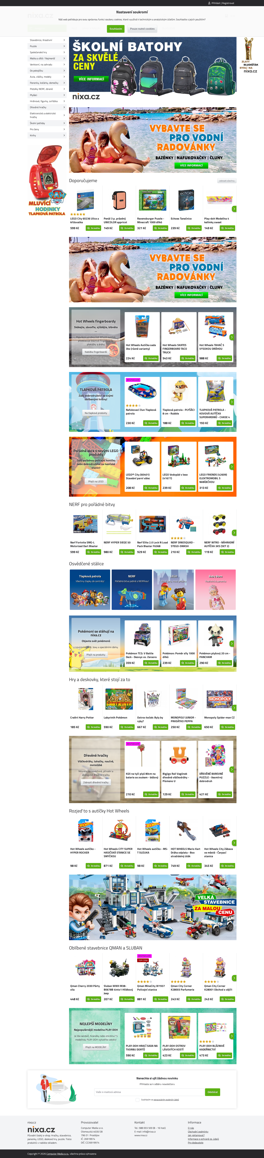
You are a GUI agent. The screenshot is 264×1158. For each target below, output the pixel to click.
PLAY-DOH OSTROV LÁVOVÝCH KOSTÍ (174, 1048)
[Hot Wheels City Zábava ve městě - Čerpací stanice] (219, 831)
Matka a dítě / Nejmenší (42, 58)
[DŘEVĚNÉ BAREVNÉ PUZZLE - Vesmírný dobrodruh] (215, 756)
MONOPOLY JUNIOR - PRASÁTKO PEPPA (183, 719)
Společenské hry (38, 52)
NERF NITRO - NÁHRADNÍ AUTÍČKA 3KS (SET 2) (219, 544)
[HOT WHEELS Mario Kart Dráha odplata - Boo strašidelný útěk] (186, 831)
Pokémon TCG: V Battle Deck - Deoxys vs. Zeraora (141, 655)
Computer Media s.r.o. (57, 1154)
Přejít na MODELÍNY (95, 1047)
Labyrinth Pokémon (115, 717)
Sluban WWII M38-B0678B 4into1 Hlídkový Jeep (118, 989)
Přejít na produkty (95, 654)
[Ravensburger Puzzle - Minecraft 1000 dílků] (152, 200)
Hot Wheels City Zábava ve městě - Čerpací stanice (218, 852)
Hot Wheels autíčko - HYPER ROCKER (82, 851)
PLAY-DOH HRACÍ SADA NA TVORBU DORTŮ (142, 1048)
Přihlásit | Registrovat (223, 3)
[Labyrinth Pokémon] (119, 699)
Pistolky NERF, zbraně (41, 89)
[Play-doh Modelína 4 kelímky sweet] (219, 200)
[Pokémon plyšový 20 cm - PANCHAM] (215, 635)
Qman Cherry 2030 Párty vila (85, 988)
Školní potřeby (37, 123)
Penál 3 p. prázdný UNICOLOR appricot (115, 220)
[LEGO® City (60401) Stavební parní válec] (142, 456)
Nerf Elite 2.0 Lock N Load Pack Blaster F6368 (152, 544)
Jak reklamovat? (196, 1135)
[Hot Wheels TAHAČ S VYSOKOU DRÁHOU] (215, 327)
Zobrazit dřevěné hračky (95, 782)
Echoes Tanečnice (181, 218)
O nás (191, 1128)
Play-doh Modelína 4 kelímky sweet (216, 220)
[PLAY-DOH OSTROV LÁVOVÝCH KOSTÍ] (179, 1028)
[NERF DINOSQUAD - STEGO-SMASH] (186, 524)
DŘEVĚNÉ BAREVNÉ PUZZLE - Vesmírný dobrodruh (211, 777)
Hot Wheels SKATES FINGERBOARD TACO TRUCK (175, 348)
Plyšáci (33, 95)
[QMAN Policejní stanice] (153, 907)
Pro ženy (34, 129)
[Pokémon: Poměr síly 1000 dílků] (179, 635)
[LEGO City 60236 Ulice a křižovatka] (85, 200)
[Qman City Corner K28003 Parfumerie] (186, 968)
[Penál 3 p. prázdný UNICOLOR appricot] (119, 200)
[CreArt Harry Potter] (85, 699)
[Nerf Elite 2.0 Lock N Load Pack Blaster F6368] (152, 524)
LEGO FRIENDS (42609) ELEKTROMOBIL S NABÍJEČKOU (213, 478)
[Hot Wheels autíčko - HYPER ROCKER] (85, 831)
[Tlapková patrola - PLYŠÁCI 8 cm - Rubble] (179, 392)
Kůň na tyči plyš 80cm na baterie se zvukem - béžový (142, 775)
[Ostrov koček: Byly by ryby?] (152, 699)
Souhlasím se (160, 1099)
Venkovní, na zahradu (41, 64)
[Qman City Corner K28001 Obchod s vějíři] (219, 968)
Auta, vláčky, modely (40, 77)
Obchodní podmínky (198, 1131)
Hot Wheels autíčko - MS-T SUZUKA (152, 851)
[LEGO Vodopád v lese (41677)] (179, 456)
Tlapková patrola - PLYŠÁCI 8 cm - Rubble (179, 412)
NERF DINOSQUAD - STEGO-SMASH (182, 544)
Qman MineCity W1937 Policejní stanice (151, 988)
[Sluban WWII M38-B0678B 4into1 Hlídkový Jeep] (119, 968)
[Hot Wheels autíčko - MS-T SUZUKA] (152, 831)
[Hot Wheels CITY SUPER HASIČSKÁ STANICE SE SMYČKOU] (119, 831)
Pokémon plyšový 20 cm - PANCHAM (214, 655)
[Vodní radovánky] (153, 140)
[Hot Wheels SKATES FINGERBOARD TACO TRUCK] (179, 327)
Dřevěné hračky (38, 107)
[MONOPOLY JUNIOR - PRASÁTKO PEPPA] (186, 699)
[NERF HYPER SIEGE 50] (119, 524)
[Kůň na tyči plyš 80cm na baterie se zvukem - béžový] (142, 756)
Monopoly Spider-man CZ (219, 717)
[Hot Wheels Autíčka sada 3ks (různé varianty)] (142, 327)
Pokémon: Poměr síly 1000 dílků (179, 655)
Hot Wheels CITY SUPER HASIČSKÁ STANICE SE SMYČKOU (118, 852)
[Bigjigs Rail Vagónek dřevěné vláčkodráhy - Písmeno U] (179, 756)
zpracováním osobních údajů (166, 1099)
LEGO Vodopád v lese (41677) (175, 476)
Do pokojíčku (36, 70)
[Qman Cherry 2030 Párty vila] (85, 968)
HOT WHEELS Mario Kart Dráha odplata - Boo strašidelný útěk (185, 852)
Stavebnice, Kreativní (41, 40)
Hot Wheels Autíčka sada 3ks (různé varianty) (141, 347)
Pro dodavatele (195, 1142)
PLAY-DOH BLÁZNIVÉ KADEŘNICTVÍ (211, 1048)
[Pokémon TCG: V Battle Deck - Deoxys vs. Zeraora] (142, 635)
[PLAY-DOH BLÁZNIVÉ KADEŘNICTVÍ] (215, 1028)
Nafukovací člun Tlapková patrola (141, 412)
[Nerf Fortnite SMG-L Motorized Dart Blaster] (85, 524)
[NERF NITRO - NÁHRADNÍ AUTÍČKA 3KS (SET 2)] (219, 524)
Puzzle (33, 46)
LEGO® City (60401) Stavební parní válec (138, 476)
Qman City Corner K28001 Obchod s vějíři (218, 988)
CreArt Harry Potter (82, 717)
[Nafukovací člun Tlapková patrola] (142, 392)
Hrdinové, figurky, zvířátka (44, 101)
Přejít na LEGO (96, 481)
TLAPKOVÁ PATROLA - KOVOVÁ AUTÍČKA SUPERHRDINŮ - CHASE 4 (214, 413)
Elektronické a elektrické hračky (43, 115)
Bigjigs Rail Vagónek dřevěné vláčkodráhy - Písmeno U (176, 777)
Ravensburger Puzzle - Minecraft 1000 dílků (150, 220)
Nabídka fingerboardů (96, 352)
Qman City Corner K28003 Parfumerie (182, 988)
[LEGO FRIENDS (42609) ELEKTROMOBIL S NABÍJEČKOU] (215, 456)
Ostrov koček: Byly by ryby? (150, 719)
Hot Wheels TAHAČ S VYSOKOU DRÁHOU (211, 347)
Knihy (33, 135)
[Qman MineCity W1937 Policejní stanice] (152, 968)
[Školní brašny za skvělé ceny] (153, 69)
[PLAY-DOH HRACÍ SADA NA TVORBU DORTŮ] (142, 1028)
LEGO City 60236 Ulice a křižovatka (84, 220)
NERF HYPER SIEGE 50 (117, 542)
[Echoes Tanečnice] (186, 200)
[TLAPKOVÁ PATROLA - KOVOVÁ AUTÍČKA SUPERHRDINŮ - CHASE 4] (215, 392)
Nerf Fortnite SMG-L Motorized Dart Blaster (84, 544)
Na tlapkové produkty (96, 413)
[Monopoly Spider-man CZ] (219, 699)
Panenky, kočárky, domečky (44, 83)
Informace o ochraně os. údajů (203, 1139)
